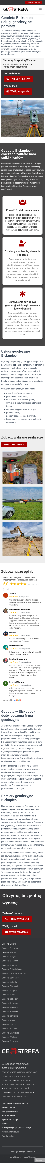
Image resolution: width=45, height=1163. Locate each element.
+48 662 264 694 (34, 2)
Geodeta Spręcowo (10, 1041)
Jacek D (12, 594)
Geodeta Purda (8, 994)
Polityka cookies (8, 1136)
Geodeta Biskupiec (10, 961)
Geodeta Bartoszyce (11, 978)
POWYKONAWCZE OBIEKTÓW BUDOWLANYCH (20, 1072)
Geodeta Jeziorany (10, 999)
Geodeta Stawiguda (10, 1033)
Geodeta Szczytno (10, 948)
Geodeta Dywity (9, 1024)
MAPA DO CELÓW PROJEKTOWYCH (15, 1064)
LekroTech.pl (30, 1152)
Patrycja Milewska (16, 682)
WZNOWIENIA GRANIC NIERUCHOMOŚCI (18, 1084)
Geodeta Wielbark (9, 1028)
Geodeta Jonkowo (10, 1016)
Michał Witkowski (16, 646)
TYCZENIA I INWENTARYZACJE (14, 1068)
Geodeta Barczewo (10, 1011)
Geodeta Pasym (9, 956)
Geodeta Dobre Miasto (12, 969)
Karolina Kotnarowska (18, 659)
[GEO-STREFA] (16, 9)
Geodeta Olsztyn (9, 944)
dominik (12, 632)
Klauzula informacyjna (10, 1132)
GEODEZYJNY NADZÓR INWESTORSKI (16, 1080)
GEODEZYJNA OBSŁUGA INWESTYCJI (16, 1076)
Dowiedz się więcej (26, 1160)
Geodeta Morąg (9, 1020)
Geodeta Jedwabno (10, 1003)
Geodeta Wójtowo (10, 1037)
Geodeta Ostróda (9, 982)
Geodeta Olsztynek (10, 986)
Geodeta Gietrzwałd (10, 1007)
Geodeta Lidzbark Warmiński (14, 973)
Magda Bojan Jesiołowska (19, 609)
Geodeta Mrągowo (10, 990)
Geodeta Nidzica (9, 952)
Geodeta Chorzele (9, 965)
